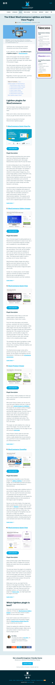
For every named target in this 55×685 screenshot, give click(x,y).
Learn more (10, 203)
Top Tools (34, 12)
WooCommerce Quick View (18, 286)
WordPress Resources (19, 680)
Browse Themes (27, 663)
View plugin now (13, 148)
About (47, 12)
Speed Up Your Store (44, 49)
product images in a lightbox (21, 406)
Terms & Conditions (27, 680)
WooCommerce (23, 53)
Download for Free (44, 75)
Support (41, 12)
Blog (20, 12)
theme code (15, 591)
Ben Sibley (25, 637)
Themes (8, 12)
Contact (14, 680)
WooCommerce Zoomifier (17, 449)
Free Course (27, 12)
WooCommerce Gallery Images (19, 208)
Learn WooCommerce (26, 22)
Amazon (16, 506)
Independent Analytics (39, 680)
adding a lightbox (17, 480)
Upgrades (14, 12)
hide (19, 81)
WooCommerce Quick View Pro (19, 126)
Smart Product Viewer (16, 366)
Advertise (10, 680)
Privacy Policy (33, 680)
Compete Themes (29, 682)
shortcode (17, 430)
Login (51, 3)
